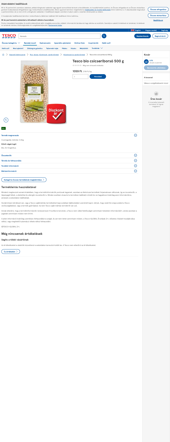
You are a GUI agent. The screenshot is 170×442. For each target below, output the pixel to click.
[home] (3, 54)
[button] (136, 30)
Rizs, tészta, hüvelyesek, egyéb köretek (44, 54)
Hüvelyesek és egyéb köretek (74, 54)
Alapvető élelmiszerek (17, 54)
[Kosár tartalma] (146, 61)
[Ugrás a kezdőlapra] (9, 36)
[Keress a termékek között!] (104, 36)
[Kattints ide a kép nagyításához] (6, 120)
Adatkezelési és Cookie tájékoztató (98, 9)
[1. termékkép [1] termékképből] (34, 92)
